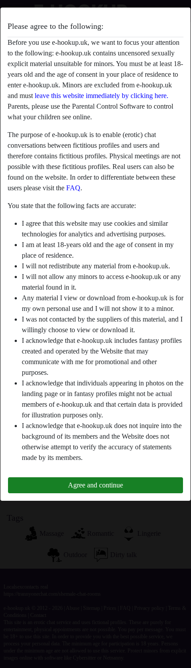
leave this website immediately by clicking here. (101, 95)
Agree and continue (95, 485)
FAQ (73, 188)
